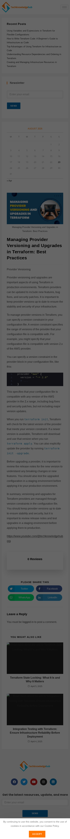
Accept (37, 834)
